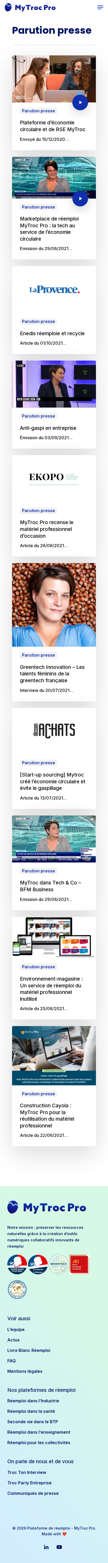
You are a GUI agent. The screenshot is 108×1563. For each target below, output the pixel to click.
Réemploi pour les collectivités (38, 1442)
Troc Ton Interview (26, 1472)
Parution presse (38, 110)
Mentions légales (24, 1371)
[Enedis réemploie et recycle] (54, 310)
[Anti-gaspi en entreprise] (54, 405)
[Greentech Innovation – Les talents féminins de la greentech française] (54, 632)
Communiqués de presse (33, 1493)
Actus (13, 1339)
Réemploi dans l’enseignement (38, 1432)
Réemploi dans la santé (31, 1411)
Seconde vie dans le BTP (32, 1421)
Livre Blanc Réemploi (28, 1350)
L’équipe (16, 1329)
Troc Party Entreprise (29, 1482)
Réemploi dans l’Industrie (33, 1400)
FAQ (11, 1360)
